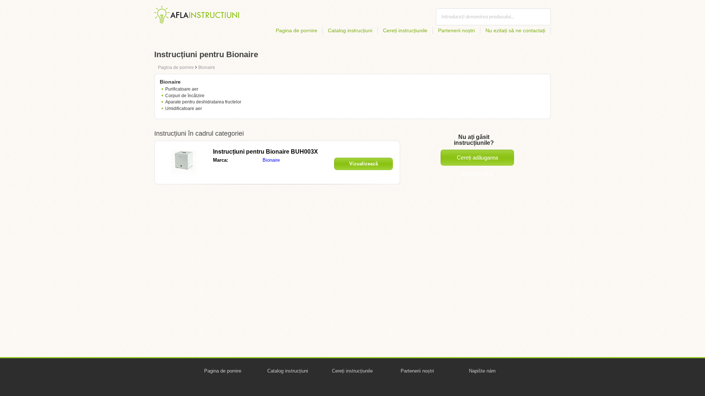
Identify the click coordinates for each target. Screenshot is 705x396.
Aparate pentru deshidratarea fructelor (203, 101)
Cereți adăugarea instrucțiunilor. (477, 160)
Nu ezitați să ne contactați (515, 30)
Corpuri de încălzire (185, 95)
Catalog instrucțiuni (350, 30)
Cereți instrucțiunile (405, 30)
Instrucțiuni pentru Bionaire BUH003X (265, 151)
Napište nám (482, 371)
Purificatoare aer (181, 89)
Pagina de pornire (296, 30)
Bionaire (271, 160)
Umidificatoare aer (183, 108)
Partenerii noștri (456, 30)
